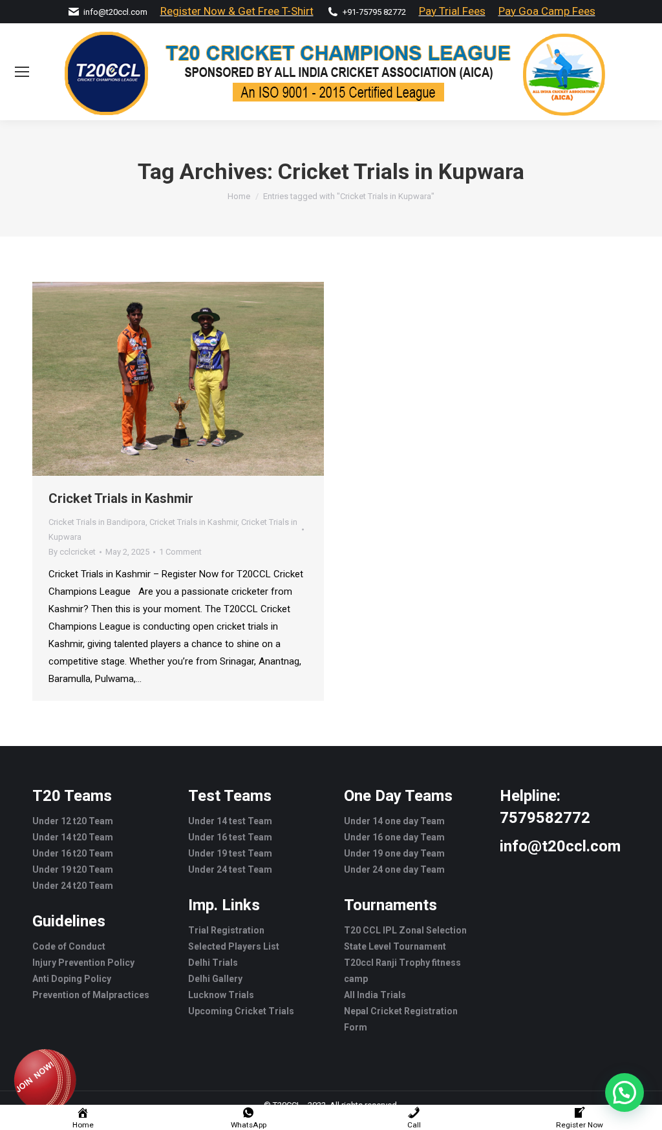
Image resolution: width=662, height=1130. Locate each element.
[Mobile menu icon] (22, 72)
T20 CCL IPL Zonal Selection (405, 930)
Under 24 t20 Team (72, 885)
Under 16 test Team (230, 837)
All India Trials (375, 995)
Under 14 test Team (230, 821)
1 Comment (180, 552)
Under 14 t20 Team (72, 837)
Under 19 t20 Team (72, 869)
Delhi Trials (213, 962)
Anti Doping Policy (71, 979)
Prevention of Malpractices (90, 995)
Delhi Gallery (215, 979)
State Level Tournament (395, 946)
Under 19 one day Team (394, 853)
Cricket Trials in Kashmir (120, 498)
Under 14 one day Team (394, 821)
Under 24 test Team (230, 869)
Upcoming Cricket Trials (241, 1011)
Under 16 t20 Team (72, 853)
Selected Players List (233, 946)
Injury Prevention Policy (83, 962)
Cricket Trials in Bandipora (96, 522)
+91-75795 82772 (374, 12)
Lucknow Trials (221, 995)
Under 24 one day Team (394, 869)
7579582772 (545, 818)
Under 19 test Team (230, 853)
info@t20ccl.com (115, 12)
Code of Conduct (68, 946)
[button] (624, 1092)
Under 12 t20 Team (72, 821)
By (72, 552)
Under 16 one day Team (394, 837)
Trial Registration (226, 930)
